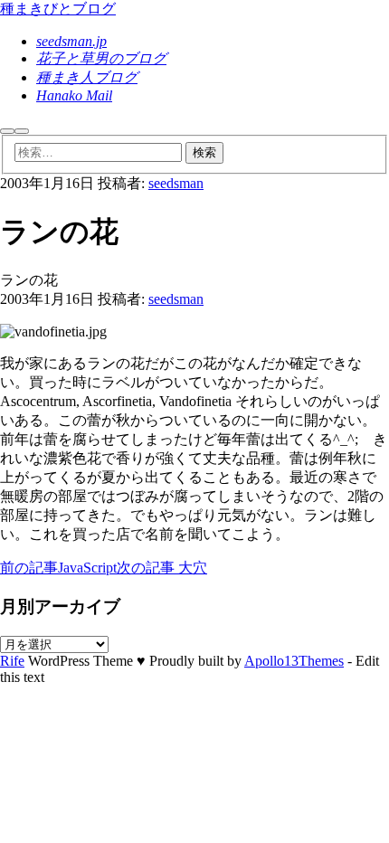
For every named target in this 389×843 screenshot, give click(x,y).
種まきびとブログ (58, 8)
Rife (12, 660)
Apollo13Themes (294, 660)
